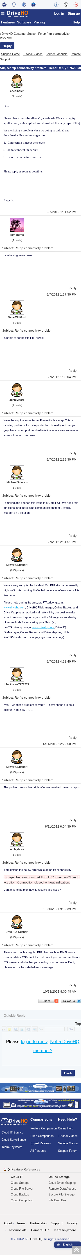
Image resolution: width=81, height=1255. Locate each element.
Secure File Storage (61, 1194)
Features (8, 22)
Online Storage (59, 1177)
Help (76, 22)
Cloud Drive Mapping (62, 1182)
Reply (7, 46)
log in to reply (34, 1041)
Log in (59, 13)
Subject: (6, 68)
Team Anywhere (12, 1147)
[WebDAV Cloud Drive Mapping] (4, 4)
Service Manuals (57, 54)
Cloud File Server (22, 1188)
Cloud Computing (22, 1200)
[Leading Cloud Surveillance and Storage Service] (40, 1088)
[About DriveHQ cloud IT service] (14, 1123)
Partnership (38, 1223)
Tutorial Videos (33, 54)
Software (24, 22)
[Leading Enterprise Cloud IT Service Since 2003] (40, 1103)
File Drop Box (57, 1200)
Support (57, 1223)
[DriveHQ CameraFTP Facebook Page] (56, 4)
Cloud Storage (20, 1182)
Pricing (39, 22)
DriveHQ (36, 1239)
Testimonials (17, 1230)
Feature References (25, 1169)
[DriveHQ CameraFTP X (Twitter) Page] (66, 4)
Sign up (74, 13)
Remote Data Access (62, 1188)
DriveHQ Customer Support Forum (24, 33)
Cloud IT (17, 1177)
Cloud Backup (20, 1194)
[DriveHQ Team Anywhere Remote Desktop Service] (33, 4)
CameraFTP (40, 1230)
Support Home (10, 54)
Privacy (72, 1223)
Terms (21, 1223)
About (8, 1223)
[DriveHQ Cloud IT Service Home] (15, 13)
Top (78, 1024)
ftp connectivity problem (29, 68)
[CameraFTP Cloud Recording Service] (23, 4)
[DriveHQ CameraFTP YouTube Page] (75, 4)
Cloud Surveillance (14, 1139)
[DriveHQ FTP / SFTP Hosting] (14, 4)
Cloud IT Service (12, 1132)
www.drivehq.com (14, 607)
